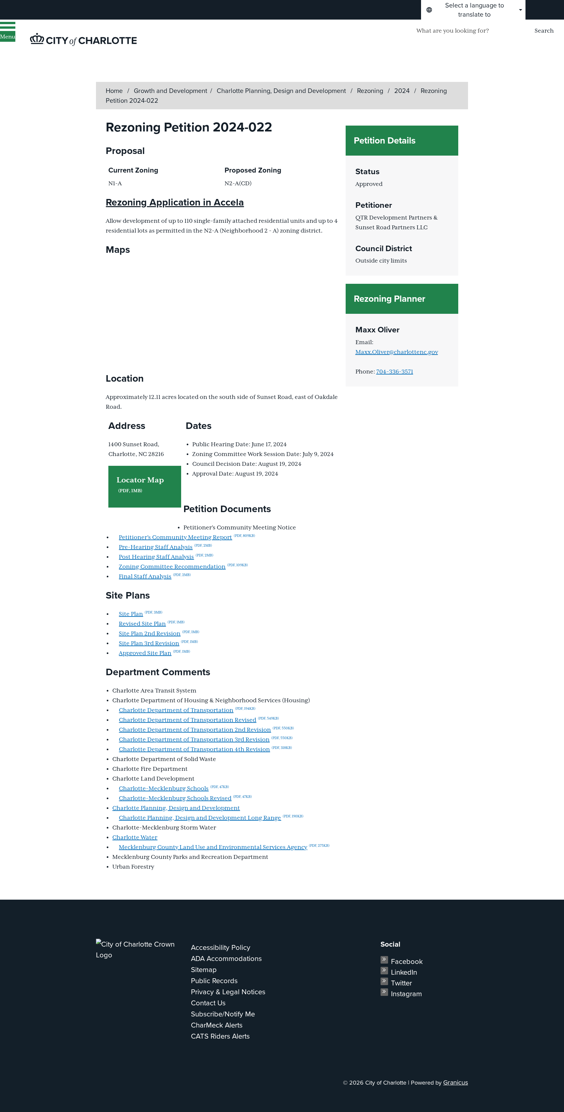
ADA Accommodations (226, 958)
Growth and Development (170, 91)
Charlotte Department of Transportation (187, 710)
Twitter (401, 983)
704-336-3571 (394, 372)
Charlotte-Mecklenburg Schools (174, 788)
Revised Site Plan (152, 624)
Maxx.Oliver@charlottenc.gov (396, 352)
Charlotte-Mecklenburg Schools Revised (185, 798)
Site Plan (141, 614)
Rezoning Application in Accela (175, 202)
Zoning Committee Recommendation (183, 567)
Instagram (406, 993)
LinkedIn (404, 972)
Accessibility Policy (220, 947)
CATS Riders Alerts (220, 1036)
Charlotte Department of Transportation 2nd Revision (206, 730)
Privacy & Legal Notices (228, 991)
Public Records (214, 980)
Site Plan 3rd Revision (158, 643)
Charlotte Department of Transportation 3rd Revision (206, 740)
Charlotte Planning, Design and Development (282, 91)
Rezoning (371, 91)
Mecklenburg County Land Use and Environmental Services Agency (224, 847)
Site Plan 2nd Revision (159, 634)
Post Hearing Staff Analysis (166, 557)
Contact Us (208, 1003)
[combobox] (473, 10)
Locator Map (140, 485)
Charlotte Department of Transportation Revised (199, 720)
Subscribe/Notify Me (223, 1014)
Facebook (407, 961)
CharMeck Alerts (217, 1025)
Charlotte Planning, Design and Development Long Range (211, 818)
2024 (402, 91)
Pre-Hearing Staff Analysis (165, 547)
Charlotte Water (134, 837)
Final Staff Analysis (155, 576)
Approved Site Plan (154, 653)
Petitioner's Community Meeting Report (187, 537)
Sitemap (204, 969)
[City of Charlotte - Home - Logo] (83, 39)
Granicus (455, 1082)
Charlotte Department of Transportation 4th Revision (205, 749)
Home (114, 91)
